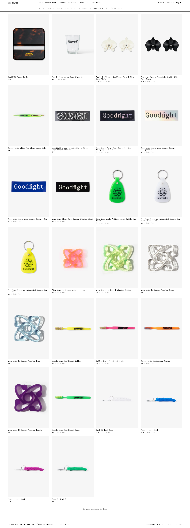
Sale (120, 8)
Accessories (96, 8)
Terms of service (45, 524)
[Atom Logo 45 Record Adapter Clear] (161, 257)
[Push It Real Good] (117, 397)
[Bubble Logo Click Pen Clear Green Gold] (28, 115)
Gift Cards (111, 8)
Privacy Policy (63, 524)
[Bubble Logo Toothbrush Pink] (117, 328)
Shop (41, 3)
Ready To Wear (71, 8)
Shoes (84, 8)
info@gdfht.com (15, 524)
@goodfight (29, 524)
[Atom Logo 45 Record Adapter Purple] (28, 397)
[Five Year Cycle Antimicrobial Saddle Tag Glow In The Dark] (161, 186)
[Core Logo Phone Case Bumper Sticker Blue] (28, 186)
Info (82, 3)
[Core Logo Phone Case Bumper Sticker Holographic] (161, 115)
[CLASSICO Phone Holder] (28, 44)
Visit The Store (94, 3)
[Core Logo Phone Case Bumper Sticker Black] (73, 186)
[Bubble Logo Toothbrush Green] (73, 397)
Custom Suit (50, 3)
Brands (57, 8)
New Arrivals (45, 8)
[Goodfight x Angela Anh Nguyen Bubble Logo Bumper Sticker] (73, 115)
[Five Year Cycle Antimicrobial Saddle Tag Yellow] (28, 257)
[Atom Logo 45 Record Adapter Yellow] (117, 257)
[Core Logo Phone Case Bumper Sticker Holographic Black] (117, 115)
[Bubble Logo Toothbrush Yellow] (73, 328)
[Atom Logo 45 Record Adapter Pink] (73, 257)
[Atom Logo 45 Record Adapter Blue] (28, 328)
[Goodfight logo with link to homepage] (23, 3)
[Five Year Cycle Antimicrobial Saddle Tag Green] (117, 186)
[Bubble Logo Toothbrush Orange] (161, 328)
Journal (62, 3)
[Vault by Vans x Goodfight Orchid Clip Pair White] (117, 44)
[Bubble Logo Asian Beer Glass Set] (73, 44)
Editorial (72, 3)
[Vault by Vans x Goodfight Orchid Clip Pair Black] (161, 44)
